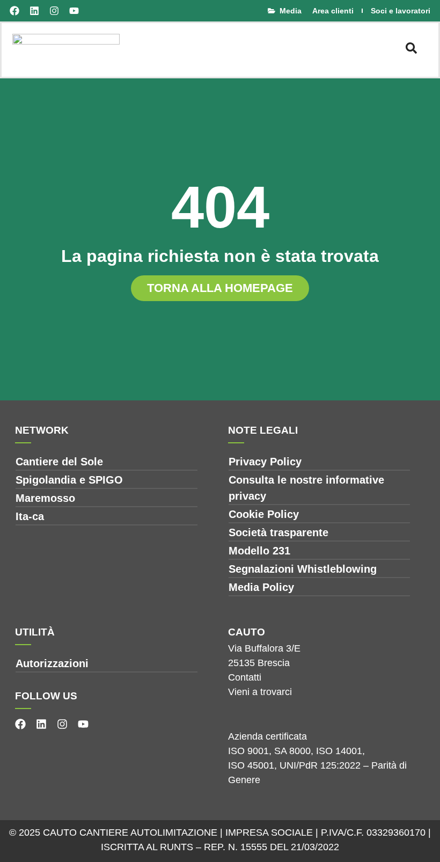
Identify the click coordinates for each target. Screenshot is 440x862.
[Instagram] (54, 11)
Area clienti (333, 10)
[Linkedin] (34, 11)
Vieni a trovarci (260, 691)
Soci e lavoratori (400, 10)
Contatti (244, 677)
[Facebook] (14, 11)
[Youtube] (74, 11)
